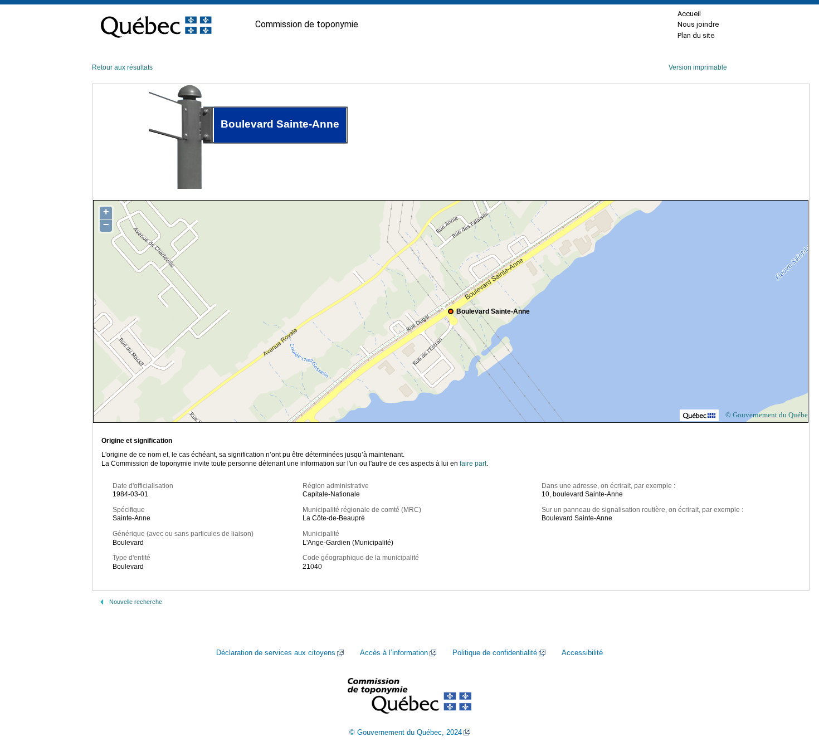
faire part (473, 463)
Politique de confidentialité (494, 653)
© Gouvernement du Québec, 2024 (405, 733)
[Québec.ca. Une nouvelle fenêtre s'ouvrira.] (156, 24)
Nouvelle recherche (135, 601)
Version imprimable (698, 67)
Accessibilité (582, 653)
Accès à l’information (394, 653)
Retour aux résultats (122, 67)
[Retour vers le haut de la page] (791, 690)
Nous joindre (698, 24)
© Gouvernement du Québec (768, 415)
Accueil (689, 13)
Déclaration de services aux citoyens (275, 653)
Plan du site (695, 35)
